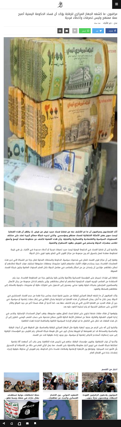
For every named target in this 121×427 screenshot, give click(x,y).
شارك (111, 31)
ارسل (84, 31)
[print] (60, 31)
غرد (97, 31)
